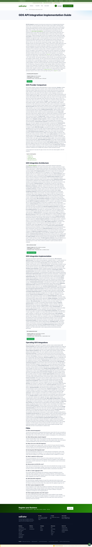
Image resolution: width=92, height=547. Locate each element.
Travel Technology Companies (53, 541)
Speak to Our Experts (31, 252)
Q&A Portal (52, 531)
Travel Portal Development (43, 541)
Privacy (52, 533)
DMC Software (21, 530)
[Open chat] (89, 544)
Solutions (31, 5)
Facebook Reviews (65, 530)
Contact (41, 530)
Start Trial (70, 508)
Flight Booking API (34, 541)
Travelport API (30, 157)
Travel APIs (37, 5)
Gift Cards (20, 533)
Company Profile (64, 527)
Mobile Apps (21, 537)
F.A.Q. (42, 5)
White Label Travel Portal (26, 541)
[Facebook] (66, 0)
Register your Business (68, 5)
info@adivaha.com (67, 517)
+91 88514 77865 (67, 518)
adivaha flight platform (31, 158)
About (41, 527)
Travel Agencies (21, 527)
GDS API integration (33, 165)
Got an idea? (47, 5)
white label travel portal (31, 159)
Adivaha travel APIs (48, 69)
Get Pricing (29, 81)
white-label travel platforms (37, 31)
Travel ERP (20, 531)
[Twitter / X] (67, 0)
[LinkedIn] (69, 0)
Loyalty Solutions (21, 534)
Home (27, 9)
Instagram (63, 531)
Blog (51, 527)
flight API (56, 70)
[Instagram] (72, 0)
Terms (52, 534)
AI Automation (21, 536)
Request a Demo (30, 338)
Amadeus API (30, 155)
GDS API (48, 54)
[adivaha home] (23, 6)
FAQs (52, 530)
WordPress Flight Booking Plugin (65, 541)
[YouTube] (71, 0)
